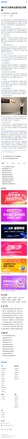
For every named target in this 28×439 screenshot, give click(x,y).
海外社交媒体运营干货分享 (11, 158)
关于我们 (3, 412)
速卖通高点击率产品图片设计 (8, 178)
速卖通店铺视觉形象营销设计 (8, 180)
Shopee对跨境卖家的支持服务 (8, 166)
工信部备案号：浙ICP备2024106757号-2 (8, 436)
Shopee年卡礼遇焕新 (5, 273)
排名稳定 (19, 299)
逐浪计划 (16, 399)
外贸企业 (4, 143)
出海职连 (3, 391)
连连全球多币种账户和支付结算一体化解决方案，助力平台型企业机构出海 (12, 313)
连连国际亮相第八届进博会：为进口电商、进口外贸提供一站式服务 (12, 324)
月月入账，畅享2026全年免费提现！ (8, 290)
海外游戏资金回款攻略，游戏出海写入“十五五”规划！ (12, 315)
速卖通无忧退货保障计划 (7, 181)
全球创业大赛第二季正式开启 (7, 239)
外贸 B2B (16, 370)
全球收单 (3, 372)
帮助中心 (16, 407)
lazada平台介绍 (11, 301)
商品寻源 (3, 385)
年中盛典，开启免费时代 (6, 205)
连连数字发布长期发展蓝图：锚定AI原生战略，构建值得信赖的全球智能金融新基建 (12, 308)
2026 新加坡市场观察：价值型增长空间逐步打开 (11, 322)
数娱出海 (16, 379)
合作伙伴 (16, 403)
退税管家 (3, 381)
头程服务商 (4, 297)
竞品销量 (14, 299)
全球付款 (3, 370)
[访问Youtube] (10, 429)
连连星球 (3, 374)
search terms (21, 297)
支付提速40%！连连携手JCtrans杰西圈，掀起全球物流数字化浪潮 (12, 319)
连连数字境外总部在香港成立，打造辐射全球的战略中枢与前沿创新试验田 (12, 317)
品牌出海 (21, 20)
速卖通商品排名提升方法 (7, 170)
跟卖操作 (9, 299)
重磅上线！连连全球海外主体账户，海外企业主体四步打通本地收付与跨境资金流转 (12, 311)
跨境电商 (16, 368)
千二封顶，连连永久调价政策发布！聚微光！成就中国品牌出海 (12, 326)
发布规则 (3, 299)
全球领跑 (3, 379)
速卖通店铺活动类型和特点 (7, 176)
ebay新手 (18, 301)
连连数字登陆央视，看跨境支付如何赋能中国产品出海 (12, 328)
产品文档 (3, 396)
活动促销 (15, 297)
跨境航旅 (16, 374)
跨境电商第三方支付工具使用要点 (13, 156)
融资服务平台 (4, 387)
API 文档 (3, 399)
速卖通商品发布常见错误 (7, 174)
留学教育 (16, 372)
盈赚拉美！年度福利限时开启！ (7, 256)
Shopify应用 (4, 301)
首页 (4, 1)
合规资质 (3, 414)
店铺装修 (9, 297)
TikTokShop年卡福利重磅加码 (7, 222)
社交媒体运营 (5, 131)
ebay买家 (24, 301)
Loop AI (2, 383)
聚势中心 (16, 401)
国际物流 (16, 377)
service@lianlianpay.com (8, 425)
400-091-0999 (6, 423)
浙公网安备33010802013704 (6, 437)
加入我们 (3, 416)
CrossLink (3, 389)
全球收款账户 (4, 368)
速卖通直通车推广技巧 (6, 168)
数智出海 (16, 396)
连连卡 (2, 377)
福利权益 (16, 405)
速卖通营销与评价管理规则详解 (8, 183)
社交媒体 (9, 29)
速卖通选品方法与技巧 (6, 172)
